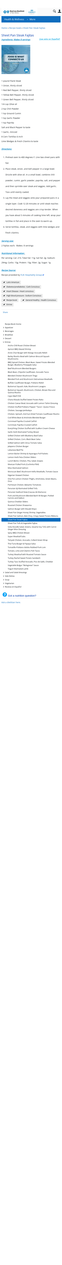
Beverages (9, 331)
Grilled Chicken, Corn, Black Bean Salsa (24, 439)
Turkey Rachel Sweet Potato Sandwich (24, 558)
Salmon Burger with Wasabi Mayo (22, 509)
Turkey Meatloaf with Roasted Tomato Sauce (27, 554)
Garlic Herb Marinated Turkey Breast (23, 432)
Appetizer (9, 327)
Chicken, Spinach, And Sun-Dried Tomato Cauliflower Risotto (33, 414)
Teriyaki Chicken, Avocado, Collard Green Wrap (28, 540)
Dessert (8, 338)
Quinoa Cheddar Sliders (18, 501)
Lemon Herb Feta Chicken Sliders (22, 457)
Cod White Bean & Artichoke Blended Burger (27, 417)
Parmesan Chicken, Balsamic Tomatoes (24, 485)
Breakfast (9, 334)
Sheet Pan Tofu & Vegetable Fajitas (22, 523)
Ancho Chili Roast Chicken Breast (22, 345)
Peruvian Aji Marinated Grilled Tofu (22, 488)
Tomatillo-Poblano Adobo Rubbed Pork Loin (27, 547)
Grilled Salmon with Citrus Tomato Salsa (25, 443)
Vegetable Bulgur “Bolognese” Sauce (23, 565)
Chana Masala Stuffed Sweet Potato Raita (25, 399)
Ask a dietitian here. (11, 602)
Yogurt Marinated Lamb (18, 569)
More (32, 19)
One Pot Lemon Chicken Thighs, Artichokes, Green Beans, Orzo (32, 480)
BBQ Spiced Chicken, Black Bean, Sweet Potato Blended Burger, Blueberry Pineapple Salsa (31, 363)
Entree (9, 304)
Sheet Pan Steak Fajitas (34, 28)
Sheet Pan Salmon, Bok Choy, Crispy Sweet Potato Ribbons (33, 516)
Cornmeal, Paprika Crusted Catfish (22, 425)
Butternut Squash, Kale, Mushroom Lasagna (27, 386)
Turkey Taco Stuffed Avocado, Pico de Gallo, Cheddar (30, 561)
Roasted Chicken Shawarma (20, 505)
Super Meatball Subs (16, 536)
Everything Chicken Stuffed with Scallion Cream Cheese (31, 428)
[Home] (19, 12)
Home (4, 28)
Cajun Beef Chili (14, 396)
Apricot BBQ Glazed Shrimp (19, 349)
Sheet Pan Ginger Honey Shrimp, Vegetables (27, 512)
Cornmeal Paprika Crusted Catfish (22, 421)
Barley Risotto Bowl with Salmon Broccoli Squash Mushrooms (28, 357)
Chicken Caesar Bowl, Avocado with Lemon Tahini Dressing (33, 403)
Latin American (12, 282)
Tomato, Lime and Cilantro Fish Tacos (24, 551)
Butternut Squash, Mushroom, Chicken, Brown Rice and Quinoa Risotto (31, 391)
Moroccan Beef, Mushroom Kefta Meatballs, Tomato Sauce (33, 471)
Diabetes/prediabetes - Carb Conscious (23, 287)
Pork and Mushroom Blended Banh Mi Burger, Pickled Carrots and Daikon (31, 496)
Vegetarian (9, 583)
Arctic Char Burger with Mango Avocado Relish (27, 353)
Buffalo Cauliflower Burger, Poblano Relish (26, 383)
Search (54, 11)
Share (5, 312)
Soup (7, 579)
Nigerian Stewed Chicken (18, 475)
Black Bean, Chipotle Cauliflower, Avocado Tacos (28, 372)
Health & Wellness (14, 19)
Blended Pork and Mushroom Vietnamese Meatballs (30, 379)
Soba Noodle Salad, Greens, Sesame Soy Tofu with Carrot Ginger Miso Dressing (32, 528)
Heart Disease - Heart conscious (20, 291)
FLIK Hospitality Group (31, 274)
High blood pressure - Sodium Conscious (23, 295)
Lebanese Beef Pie (15, 450)
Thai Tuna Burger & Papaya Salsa (22, 543)
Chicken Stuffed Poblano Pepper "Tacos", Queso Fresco (31, 407)
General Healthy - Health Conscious (41, 300)
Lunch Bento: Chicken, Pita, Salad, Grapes (25, 461)
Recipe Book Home (13, 324)
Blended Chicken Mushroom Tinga (22, 375)
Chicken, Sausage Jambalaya (20, 410)
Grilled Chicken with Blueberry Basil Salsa (25, 435)
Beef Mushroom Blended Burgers (22, 368)
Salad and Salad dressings (16, 572)
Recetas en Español (13, 586)
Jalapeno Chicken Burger (18, 446)
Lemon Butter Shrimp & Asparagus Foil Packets (28, 453)
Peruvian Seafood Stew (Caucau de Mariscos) (27, 492)
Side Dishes (10, 576)
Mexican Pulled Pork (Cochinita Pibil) (23, 464)
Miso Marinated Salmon (18, 468)
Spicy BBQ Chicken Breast (19, 533)
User (59, 11)
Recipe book (15, 28)
